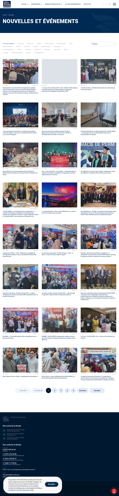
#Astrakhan (57, 168)
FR (109, 4)
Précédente (38, 391)
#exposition (35, 85)
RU (103, 4)
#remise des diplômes (33, 128)
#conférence (113, 333)
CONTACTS (87, 4)
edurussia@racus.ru (9, 477)
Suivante (82, 391)
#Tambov (19, 128)
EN (106, 4)
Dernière (97, 391)
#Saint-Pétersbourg (34, 208)
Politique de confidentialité (25, 488)
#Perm (114, 85)
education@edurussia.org (11, 475)
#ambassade (35, 168)
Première (22, 391)
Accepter (51, 484)
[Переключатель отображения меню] (114, 4)
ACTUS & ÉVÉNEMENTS (73, 4)
